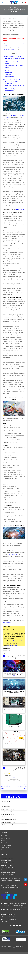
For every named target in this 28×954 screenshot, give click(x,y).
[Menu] (2, 2)
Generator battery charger (8, 872)
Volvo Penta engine (6, 860)
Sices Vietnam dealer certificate (9, 883)
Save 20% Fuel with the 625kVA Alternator (14, 762)
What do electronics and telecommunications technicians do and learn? (14, 692)
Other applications (11, 78)
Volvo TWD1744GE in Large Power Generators (14, 709)
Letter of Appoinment (6, 845)
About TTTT (4, 835)
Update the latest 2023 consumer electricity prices (21, 786)
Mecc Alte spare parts (6, 811)
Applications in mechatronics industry (13, 69)
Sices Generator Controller (7, 814)
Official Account (9, 922)
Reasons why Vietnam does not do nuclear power (6, 786)
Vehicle (8, 70)
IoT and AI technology (11, 81)
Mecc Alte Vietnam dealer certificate (10, 880)
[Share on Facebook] (9, 780)
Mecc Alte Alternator (6, 806)
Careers (3, 850)
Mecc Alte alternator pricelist (8, 885)
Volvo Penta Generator (7, 817)
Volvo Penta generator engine (8, 819)
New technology (10, 88)
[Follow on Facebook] (8, 925)
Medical (8, 74)
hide (16, 53)
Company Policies (5, 843)
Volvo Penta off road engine (8, 822)
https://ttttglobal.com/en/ (15, 640)
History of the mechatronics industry (12, 56)
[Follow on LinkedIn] (17, 925)
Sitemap (7, 948)
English (23, 2)
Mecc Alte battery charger (7, 809)
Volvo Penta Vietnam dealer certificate (11, 878)
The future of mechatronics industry (12, 79)
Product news (4, 892)
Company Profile (5, 838)
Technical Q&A (5, 890)
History (3, 840)
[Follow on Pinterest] (14, 925)
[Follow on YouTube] (20, 925)
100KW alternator (7, 622)
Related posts (9, 90)
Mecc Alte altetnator (6, 865)
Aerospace (9, 72)
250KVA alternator (20, 209)
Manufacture (9, 76)
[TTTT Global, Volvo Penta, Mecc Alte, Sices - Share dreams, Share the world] (14, 2)
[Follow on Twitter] (11, 925)
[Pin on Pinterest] (14, 780)
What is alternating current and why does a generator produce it (14, 744)
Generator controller (6, 869)
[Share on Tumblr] (19, 780)
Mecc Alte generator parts (8, 867)
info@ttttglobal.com (11, 919)
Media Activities (5, 847)
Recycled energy (10, 83)
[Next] (14, 658)
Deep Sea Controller (6, 801)
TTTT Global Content (18, 948)
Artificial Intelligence (13, 554)
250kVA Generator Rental (14, 726)
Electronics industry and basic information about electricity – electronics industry (14, 674)
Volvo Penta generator (7, 858)
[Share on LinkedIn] (16, 780)
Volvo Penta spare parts (7, 824)
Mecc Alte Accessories (6, 804)
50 (23, 655)
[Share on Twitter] (11, 780)
